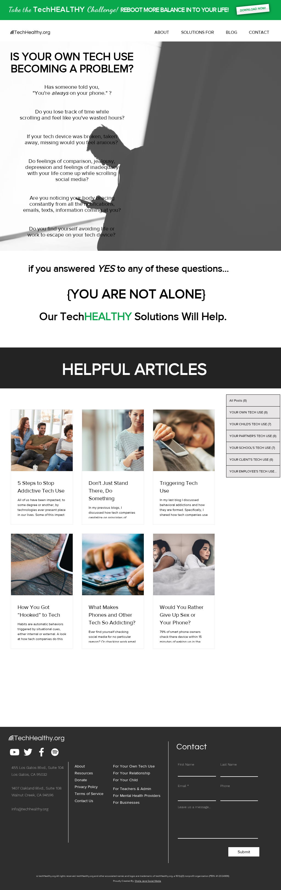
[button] (197, 32)
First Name (186, 764)
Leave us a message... (194, 807)
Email (182, 786)
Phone (225, 786)
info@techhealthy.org (30, 809)
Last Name (228, 764)
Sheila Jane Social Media (148, 880)
